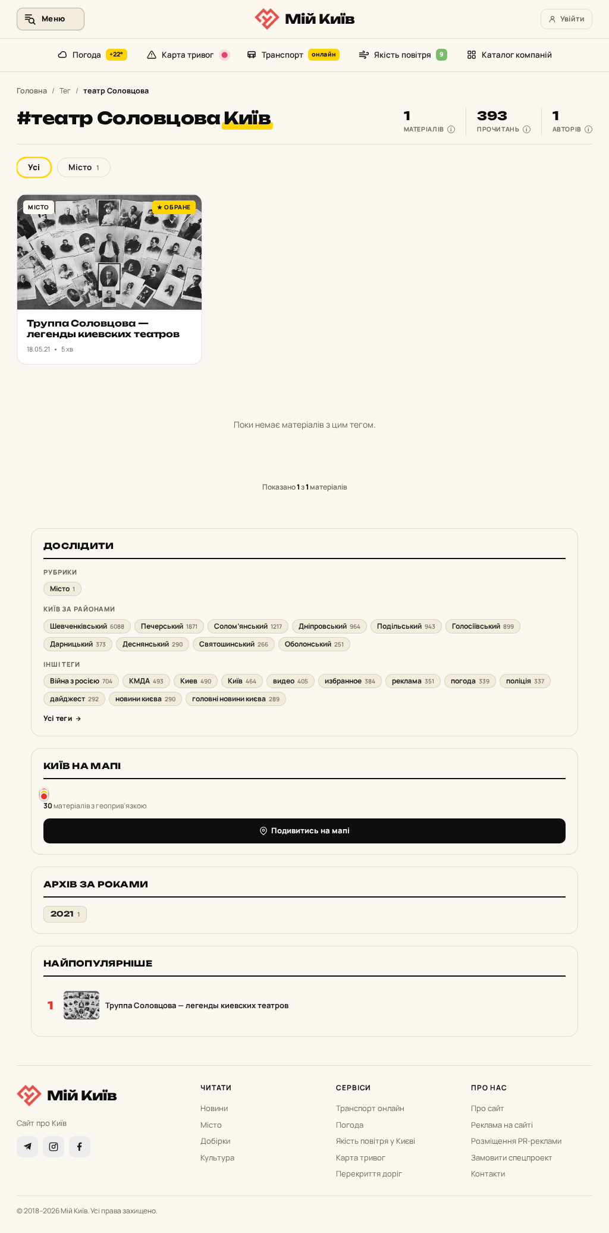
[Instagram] (53, 1146)
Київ (242, 681)
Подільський (406, 626)
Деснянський (153, 644)
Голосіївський (483, 626)
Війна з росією (81, 681)
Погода (98, 54)
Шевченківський (87, 626)
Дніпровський (329, 626)
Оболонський (314, 644)
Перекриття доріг (369, 1173)
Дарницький (78, 644)
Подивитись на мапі (310, 830)
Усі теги (57, 718)
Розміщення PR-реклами (516, 1140)
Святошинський (233, 644)
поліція (525, 681)
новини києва (145, 699)
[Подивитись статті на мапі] (44, 794)
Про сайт (487, 1108)
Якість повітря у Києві (375, 1140)
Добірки (215, 1140)
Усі (34, 167)
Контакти (488, 1173)
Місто (83, 167)
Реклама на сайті (502, 1124)
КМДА (146, 681)
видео (290, 681)
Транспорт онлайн (370, 1108)
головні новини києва (236, 699)
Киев (195, 681)
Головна (32, 91)
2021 (65, 913)
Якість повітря (409, 54)
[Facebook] (79, 1146)
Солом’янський (248, 626)
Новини (214, 1108)
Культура (217, 1157)
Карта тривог (188, 54)
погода (470, 681)
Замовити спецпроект (512, 1157)
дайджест (74, 699)
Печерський (169, 626)
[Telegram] (27, 1146)
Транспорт (299, 54)
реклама (413, 681)
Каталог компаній (517, 54)
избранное (350, 681)
